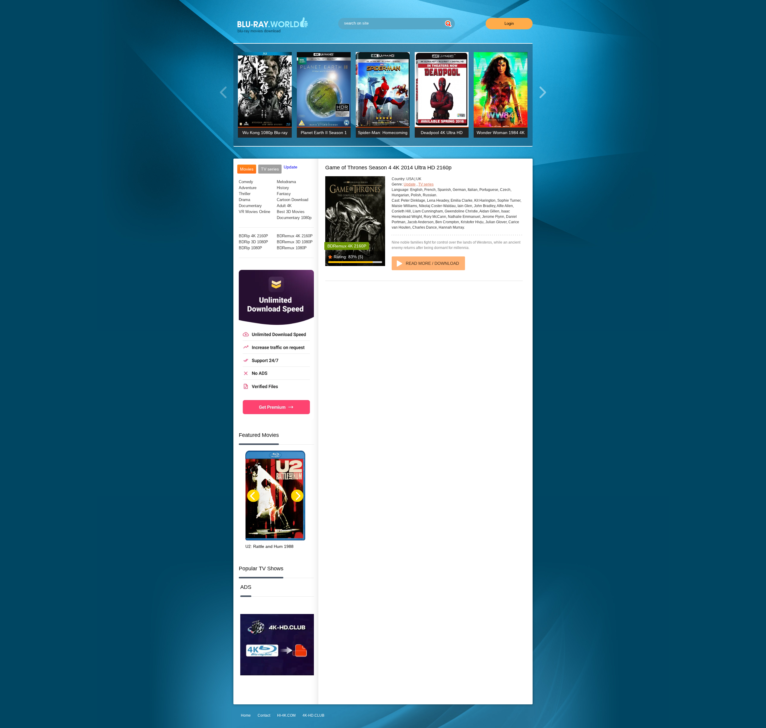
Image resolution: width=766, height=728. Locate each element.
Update (290, 167)
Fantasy (284, 194)
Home (246, 715)
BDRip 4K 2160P (253, 236)
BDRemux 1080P (292, 248)
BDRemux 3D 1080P (295, 242)
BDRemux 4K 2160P (295, 236)
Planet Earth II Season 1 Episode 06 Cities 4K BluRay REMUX (324, 134)
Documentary (250, 205)
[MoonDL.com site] (276, 418)
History (283, 188)
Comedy (246, 182)
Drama (244, 199)
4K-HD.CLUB (313, 715)
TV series (426, 184)
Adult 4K (284, 205)
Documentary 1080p (294, 217)
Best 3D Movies (291, 211)
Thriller (244, 194)
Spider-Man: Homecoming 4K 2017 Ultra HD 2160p (383, 134)
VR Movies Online (254, 211)
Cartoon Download (292, 199)
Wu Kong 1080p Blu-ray (265, 132)
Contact (264, 715)
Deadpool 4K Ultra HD (442, 132)
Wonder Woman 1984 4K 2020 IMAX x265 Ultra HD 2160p (500, 134)
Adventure (247, 188)
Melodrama (286, 182)
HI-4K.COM (286, 715)
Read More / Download (432, 263)
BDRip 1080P (250, 248)
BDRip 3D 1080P (253, 242)
